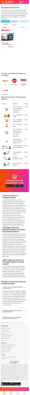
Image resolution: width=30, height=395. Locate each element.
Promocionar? (4, 329)
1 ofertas (3, 27)
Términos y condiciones (12, 390)
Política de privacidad (22, 390)
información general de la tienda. (15, 226)
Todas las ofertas (8, 5)
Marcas (3, 333)
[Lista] (23, 2)
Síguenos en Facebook (6, 346)
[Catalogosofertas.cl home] (9, 1)
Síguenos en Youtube (6, 350)
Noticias (3, 340)
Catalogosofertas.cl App (6, 335)
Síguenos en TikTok (5, 351)
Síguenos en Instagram (6, 348)
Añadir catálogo (4, 338)
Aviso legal (4, 390)
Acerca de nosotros (5, 336)
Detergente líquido (7, 294)
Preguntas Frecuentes (6, 328)
